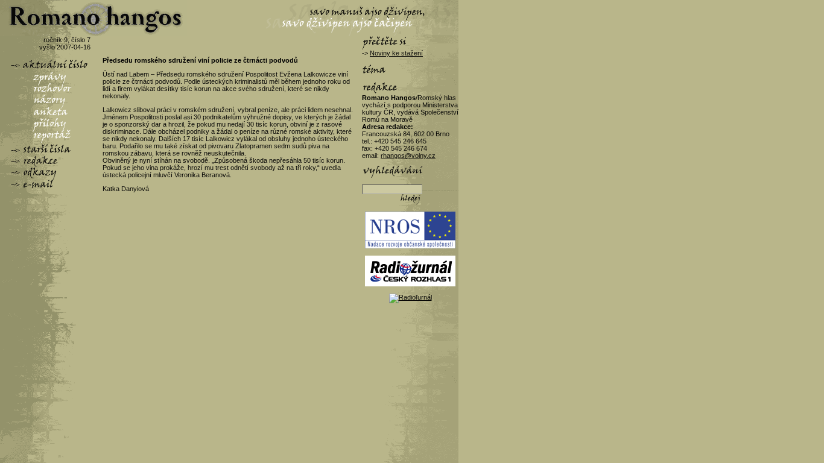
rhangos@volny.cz (408, 155)
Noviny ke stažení (396, 53)
